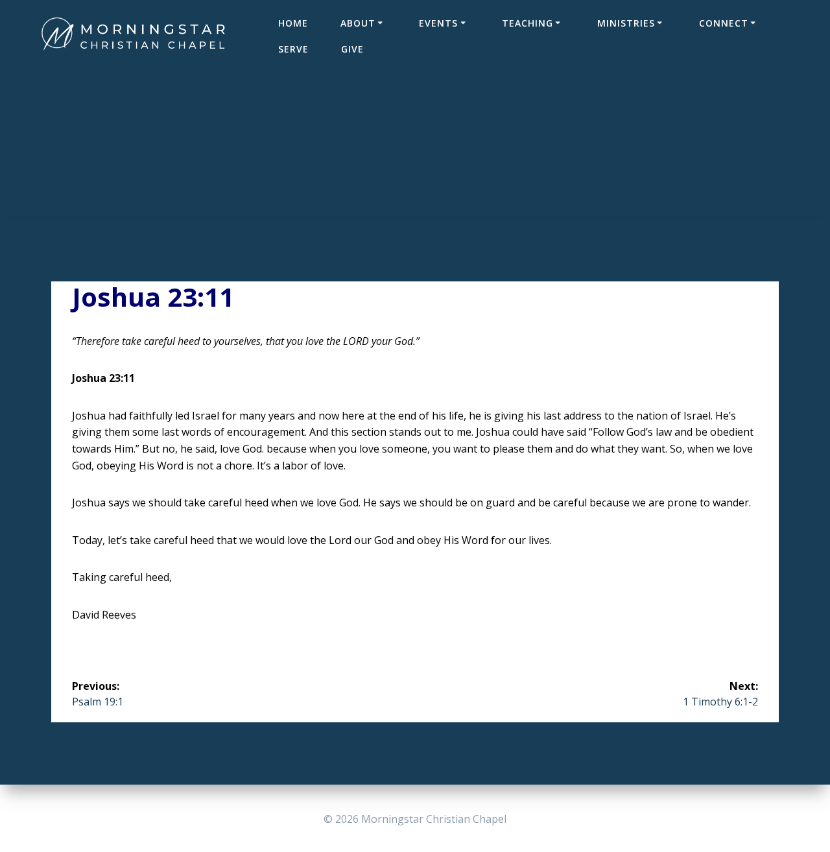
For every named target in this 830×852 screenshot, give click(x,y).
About (357, 23)
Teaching (527, 23)
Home (293, 23)
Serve (293, 49)
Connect (723, 23)
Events (438, 23)
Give (352, 49)
